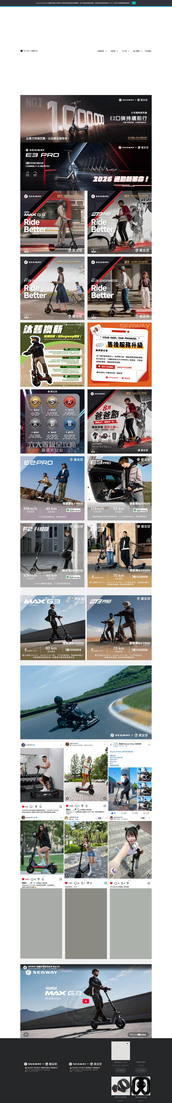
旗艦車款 (101, 51)
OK (134, 3)
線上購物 (136, 51)
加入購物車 (120, 1070)
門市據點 (148, 51)
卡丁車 (124, 51)
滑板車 (113, 51)
